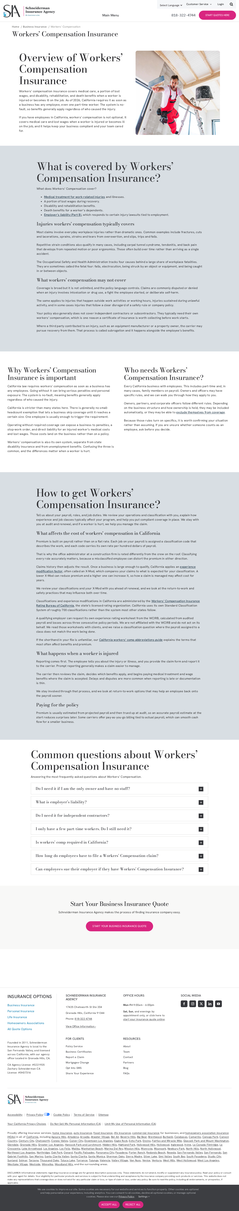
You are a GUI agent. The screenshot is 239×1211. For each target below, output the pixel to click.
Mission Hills (132, 1148)
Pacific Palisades (84, 1152)
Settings (143, 1196)
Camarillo (195, 1137)
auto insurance (83, 1133)
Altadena (73, 1137)
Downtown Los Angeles (98, 1140)
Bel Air (115, 1137)
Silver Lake (150, 1156)
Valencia (105, 1160)
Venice (146, 1160)
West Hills (169, 1160)
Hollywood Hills (146, 1144)
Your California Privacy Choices (26, 1123)
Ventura (157, 1160)
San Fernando (212, 1152)
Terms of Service (84, 1114)
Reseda (171, 1152)
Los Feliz (64, 1148)
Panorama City (105, 1152)
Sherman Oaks (115, 1156)
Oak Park (56, 1152)
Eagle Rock (121, 1140)
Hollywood (163, 1144)
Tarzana (34, 1160)
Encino (147, 1140)
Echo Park (135, 1140)
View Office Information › (81, 1026)
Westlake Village (17, 1164)
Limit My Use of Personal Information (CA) (130, 1123)
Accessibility (15, 1114)
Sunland (12, 1160)
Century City (26, 1140)
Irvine (187, 1144)
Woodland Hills (64, 1164)
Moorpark (160, 1148)
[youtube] (218, 1003)
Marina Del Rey (113, 1148)
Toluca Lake (67, 1160)
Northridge (43, 1152)
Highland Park (126, 1144)
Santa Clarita (79, 1156)
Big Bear (142, 1137)
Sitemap (103, 1114)
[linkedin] (210, 1003)
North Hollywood (210, 1148)
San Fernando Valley (190, 1152)
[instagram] (192, 1003)
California (32, 1137)
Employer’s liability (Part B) (62, 215)
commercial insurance (145, 1133)
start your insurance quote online (144, 1019)
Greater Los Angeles (50, 1144)
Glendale (13, 1144)
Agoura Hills (58, 1137)
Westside (35, 1164)
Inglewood (177, 1144)
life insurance (122, 1133)
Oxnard (68, 1152)
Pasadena (121, 1152)
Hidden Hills (110, 1144)
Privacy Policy (35, 1114)
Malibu (76, 1148)
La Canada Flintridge (205, 1144)
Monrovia (147, 1148)
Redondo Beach (155, 1152)
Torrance (82, 1160)
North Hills (192, 1148)
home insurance (62, 1133)
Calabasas (180, 1137)
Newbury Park (176, 1148)
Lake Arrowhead (32, 1148)
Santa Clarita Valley (57, 1156)
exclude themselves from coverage (200, 412)
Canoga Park (210, 1137)
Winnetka (47, 1164)
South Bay (179, 1156)
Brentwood (155, 1137)
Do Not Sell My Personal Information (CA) (75, 1123)
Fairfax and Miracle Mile (167, 1140)
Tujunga (93, 1160)
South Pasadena (197, 1156)
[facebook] (184, 1003)
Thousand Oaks (49, 1160)
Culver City (76, 1140)
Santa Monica (96, 1156)
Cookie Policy (61, 1114)
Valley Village (119, 1160)
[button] (231, 4)
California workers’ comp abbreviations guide (131, 640)
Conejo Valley (59, 1140)
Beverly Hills (128, 1137)
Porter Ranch (137, 1152)
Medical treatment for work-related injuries (74, 197)
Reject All (132, 1204)
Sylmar (23, 1160)
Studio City (214, 1156)
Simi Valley (165, 1156)
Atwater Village (100, 1137)
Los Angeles (50, 1148)
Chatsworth (42, 1140)
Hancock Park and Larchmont (83, 1144)
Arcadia (84, 1137)
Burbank (168, 1137)
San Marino (36, 1156)
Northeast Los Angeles (21, 1152)
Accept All (109, 1204)
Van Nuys (135, 1160)
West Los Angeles (208, 1160)
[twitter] (201, 1003)
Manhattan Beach (92, 1148)
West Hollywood (186, 1160)
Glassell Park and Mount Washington (206, 1140)
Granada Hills (28, 1144)
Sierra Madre (134, 1156)
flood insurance (103, 1133)
